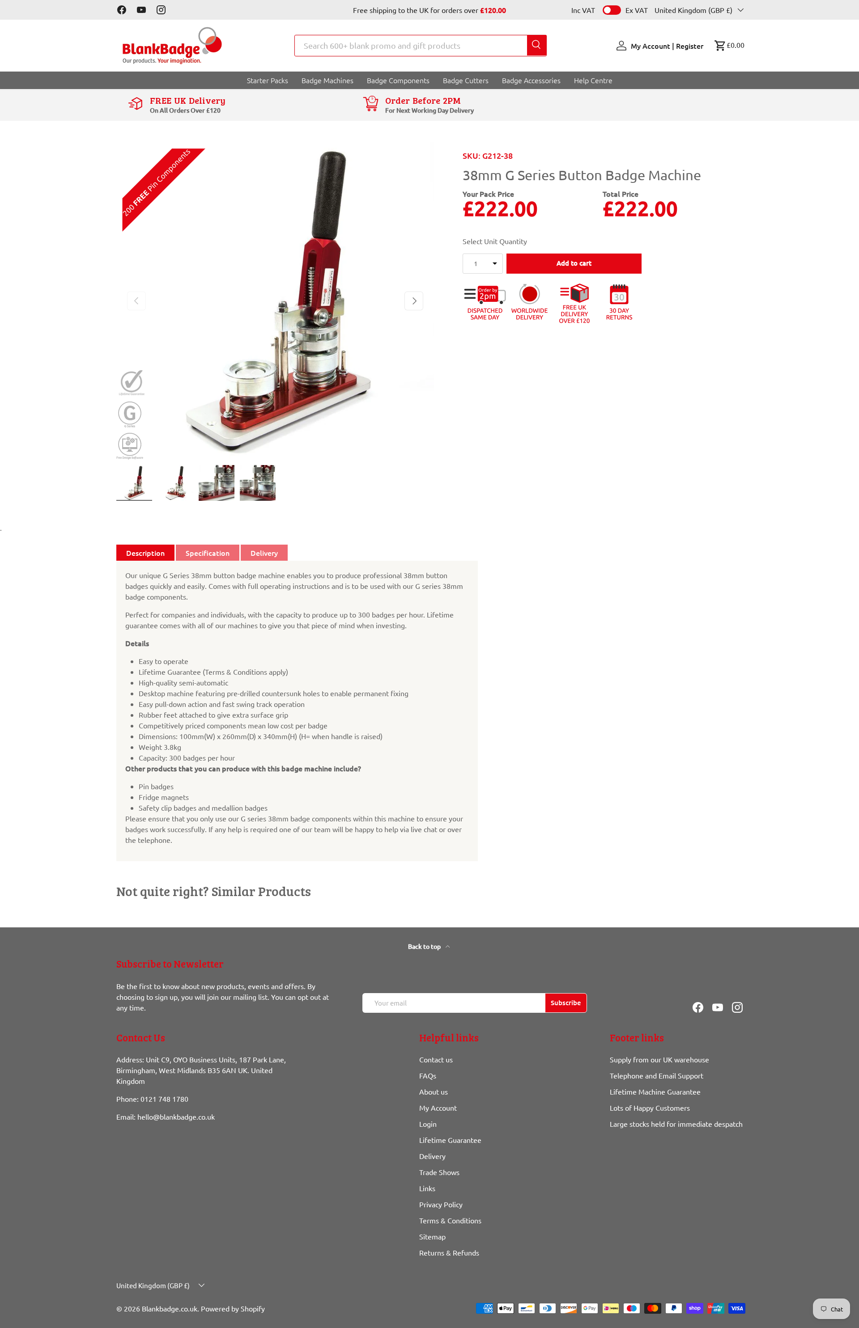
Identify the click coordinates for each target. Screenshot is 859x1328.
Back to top (425, 946)
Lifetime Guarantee (450, 1140)
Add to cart (574, 263)
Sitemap (432, 1236)
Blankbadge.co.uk (169, 1308)
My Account (438, 1108)
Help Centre (593, 80)
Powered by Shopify (233, 1308)
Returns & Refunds (449, 1252)
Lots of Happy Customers (650, 1108)
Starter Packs (267, 80)
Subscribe (566, 1002)
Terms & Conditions (450, 1220)
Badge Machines (327, 80)
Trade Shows (439, 1172)
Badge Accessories (531, 80)
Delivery (432, 1156)
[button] (729, 45)
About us (433, 1091)
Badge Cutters (466, 80)
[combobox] (420, 45)
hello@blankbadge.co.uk (176, 1116)
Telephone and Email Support (656, 1075)
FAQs (427, 1075)
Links (427, 1188)
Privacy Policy (441, 1204)
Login (428, 1124)
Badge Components (398, 80)
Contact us (436, 1059)
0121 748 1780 (164, 1099)
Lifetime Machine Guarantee (655, 1091)
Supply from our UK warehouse (659, 1059)
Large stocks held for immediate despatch (676, 1124)
